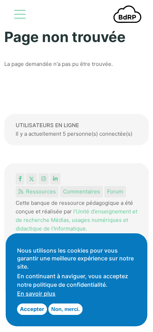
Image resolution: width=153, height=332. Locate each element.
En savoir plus (36, 293)
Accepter (32, 309)
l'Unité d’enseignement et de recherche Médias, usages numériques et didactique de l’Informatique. (76, 220)
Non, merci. (65, 309)
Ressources (41, 191)
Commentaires (81, 191)
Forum (115, 191)
